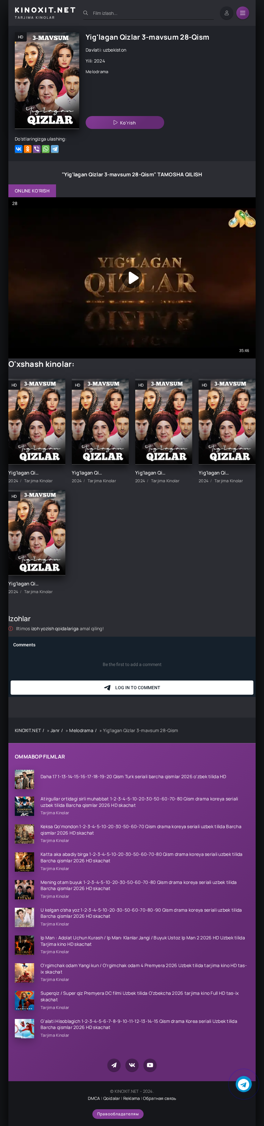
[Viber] (37, 149)
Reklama (131, 1098)
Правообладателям (118, 1114)
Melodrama (97, 71)
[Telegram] (55, 149)
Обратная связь (159, 1098)
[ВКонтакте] (19, 149)
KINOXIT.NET (28, 730)
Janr (55, 730)
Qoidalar (111, 1098)
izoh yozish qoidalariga (55, 628)
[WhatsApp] (46, 149)
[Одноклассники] (28, 149)
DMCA (94, 1098)
